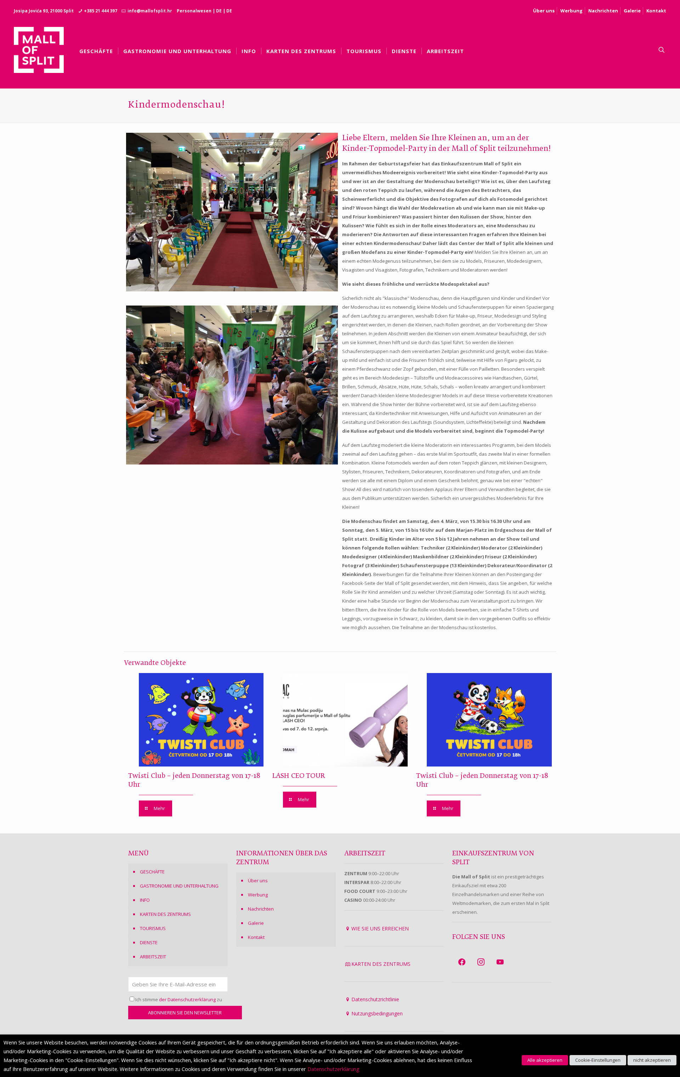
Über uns (544, 10)
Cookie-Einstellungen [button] (597, 1060)
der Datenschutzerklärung (187, 999)
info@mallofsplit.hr (150, 11)
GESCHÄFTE (152, 871)
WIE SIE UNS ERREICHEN (380, 928)
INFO (145, 900)
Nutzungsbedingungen (377, 1013)
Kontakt (656, 10)
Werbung (571, 10)
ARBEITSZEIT (153, 956)
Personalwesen (194, 11)
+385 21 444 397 (100, 11)
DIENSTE (149, 942)
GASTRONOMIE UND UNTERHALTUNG (179, 886)
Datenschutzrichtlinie (375, 999)
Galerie (632, 10)
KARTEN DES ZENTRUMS (165, 914)
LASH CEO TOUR (298, 776)
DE (219, 11)
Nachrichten (603, 10)
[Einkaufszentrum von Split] (39, 50)
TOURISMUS (153, 928)
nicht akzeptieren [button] (652, 1060)
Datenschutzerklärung (333, 1068)
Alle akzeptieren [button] (544, 1060)
